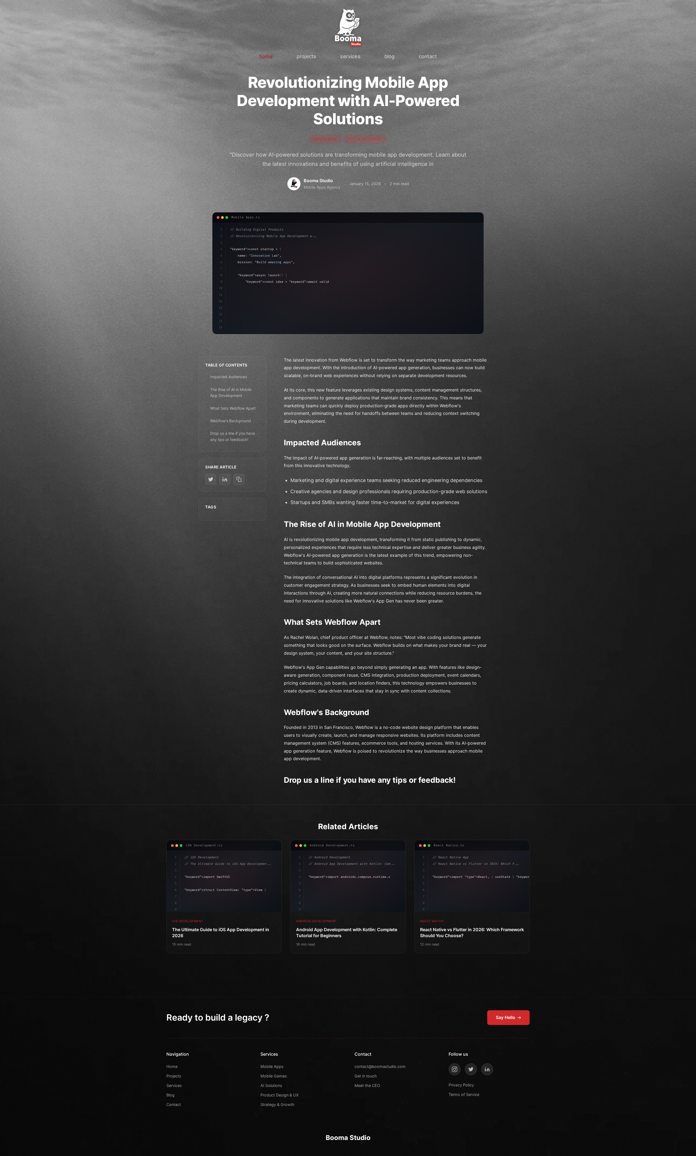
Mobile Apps (272, 1066)
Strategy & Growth (277, 1104)
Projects (173, 1076)
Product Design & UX (279, 1095)
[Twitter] (471, 1069)
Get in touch (366, 1076)
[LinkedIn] (487, 1069)
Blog (170, 1095)
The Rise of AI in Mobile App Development (230, 392)
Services (174, 1085)
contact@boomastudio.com (380, 1066)
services (350, 56)
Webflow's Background (230, 420)
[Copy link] (239, 479)
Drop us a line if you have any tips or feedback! (232, 436)
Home (172, 1066)
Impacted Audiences (228, 376)
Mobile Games (273, 1076)
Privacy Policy (461, 1085)
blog (389, 56)
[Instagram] (455, 1069)
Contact (173, 1104)
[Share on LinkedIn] (224, 479)
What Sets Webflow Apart (233, 408)
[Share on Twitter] (210, 479)
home (266, 56)
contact (428, 56)
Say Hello (505, 1017)
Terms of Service (464, 1094)
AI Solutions (271, 1085)
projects (306, 56)
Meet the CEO (367, 1085)
